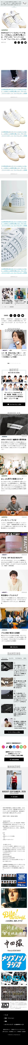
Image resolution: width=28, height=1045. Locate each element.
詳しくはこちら (25, 3)
